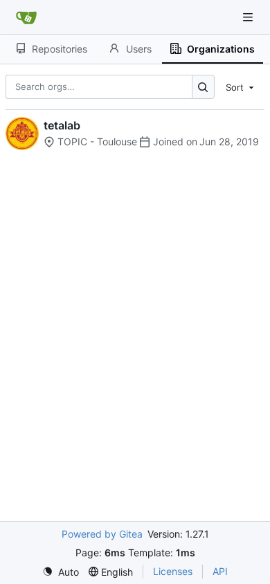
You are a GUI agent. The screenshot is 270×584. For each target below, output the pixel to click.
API (220, 571)
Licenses (172, 571)
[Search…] (203, 87)
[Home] (26, 17)
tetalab (62, 125)
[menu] (240, 86)
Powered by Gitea (102, 534)
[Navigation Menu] (249, 17)
